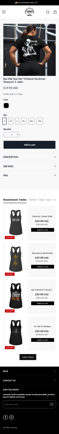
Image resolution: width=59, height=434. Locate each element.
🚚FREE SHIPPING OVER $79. (26, 3)
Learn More (27, 357)
